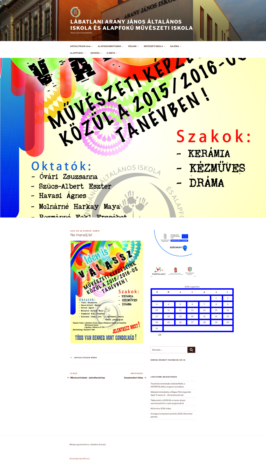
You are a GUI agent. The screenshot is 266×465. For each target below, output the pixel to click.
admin (96, 231)
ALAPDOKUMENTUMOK (109, 46)
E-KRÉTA (111, 53)
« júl (159, 334)
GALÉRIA (174, 46)
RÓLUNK (132, 46)
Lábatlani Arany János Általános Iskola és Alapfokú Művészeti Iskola (131, 25)
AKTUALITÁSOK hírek (80, 46)
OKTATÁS (94, 53)
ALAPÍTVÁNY (76, 53)
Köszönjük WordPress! (79, 458)
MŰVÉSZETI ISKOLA (153, 46)
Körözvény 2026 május (161, 408)
